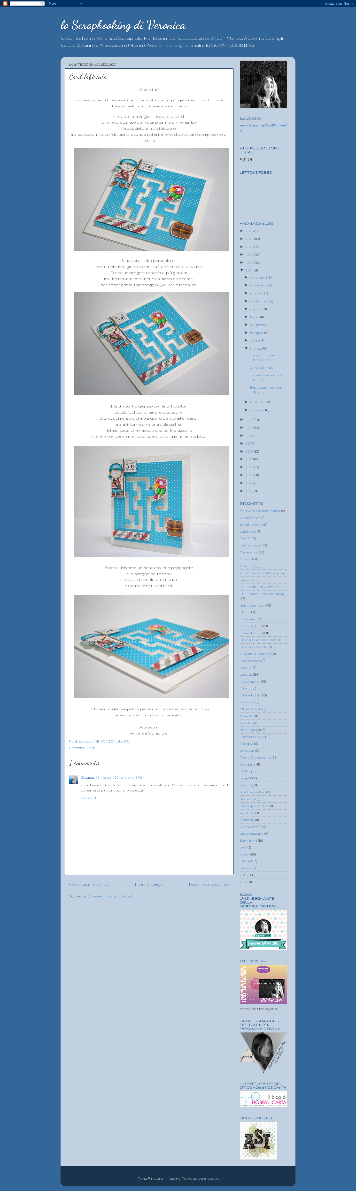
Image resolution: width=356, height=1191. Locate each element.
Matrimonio (250, 681)
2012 (250, 483)
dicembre (259, 277)
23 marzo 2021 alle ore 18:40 (119, 777)
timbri (244, 854)
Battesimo (249, 518)
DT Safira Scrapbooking (262, 594)
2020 (250, 420)
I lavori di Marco (254, 653)
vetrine (246, 868)
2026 (250, 231)
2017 (249, 443)
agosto (257, 309)
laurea (245, 667)
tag (243, 847)
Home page (149, 884)
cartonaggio (251, 545)
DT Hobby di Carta (257, 587)
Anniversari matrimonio (260, 510)
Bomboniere (251, 524)
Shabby (247, 820)
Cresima (247, 566)
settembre (260, 301)
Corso (245, 559)
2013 (250, 475)
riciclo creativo (252, 792)
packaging (249, 730)
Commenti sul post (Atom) (110, 896)
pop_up (247, 750)
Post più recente (89, 884)
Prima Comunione (255, 757)
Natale (245, 723)
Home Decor (251, 633)
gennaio (257, 410)
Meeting (247, 688)
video (244, 875)
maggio (257, 333)
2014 (250, 467)
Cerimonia (249, 552)
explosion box (252, 605)
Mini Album (249, 695)
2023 (250, 254)
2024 (250, 247)
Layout (246, 674)
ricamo (246, 785)
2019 (250, 428)
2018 (250, 436)
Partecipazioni (252, 737)
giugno (256, 325)
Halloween (249, 619)
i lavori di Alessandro (258, 640)
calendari (248, 531)
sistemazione (251, 833)
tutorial (246, 861)
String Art (248, 840)
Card (90, 748)
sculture (247, 813)
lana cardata (251, 661)
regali (244, 778)
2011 (249, 491)
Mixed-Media (251, 709)
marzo (256, 348)
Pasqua (246, 743)
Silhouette (249, 827)
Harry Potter (250, 626)
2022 (250, 262)
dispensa (248, 580)
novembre (259, 285)
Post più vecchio (209, 884)
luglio (255, 317)
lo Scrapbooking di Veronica (123, 24)
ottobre (257, 293)
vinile (244, 882)
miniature (248, 702)
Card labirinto (261, 367)
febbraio (258, 402)
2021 (250, 270)
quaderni (247, 764)
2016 (250, 451)
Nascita (247, 716)
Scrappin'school (255, 806)
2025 (250, 239)
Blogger (211, 1178)
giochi (245, 612)
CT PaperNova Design (260, 573)
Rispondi (89, 798)
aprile (255, 340)
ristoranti (248, 799)
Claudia (87, 777)
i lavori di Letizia (253, 647)
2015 (249, 459)
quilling (246, 771)
